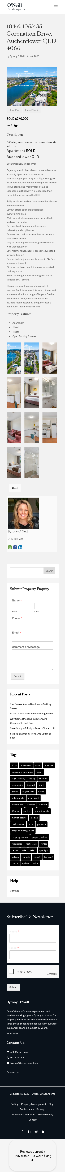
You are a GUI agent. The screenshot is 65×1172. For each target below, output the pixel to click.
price (30, 824)
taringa (26, 857)
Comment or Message (26, 646)
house (41, 791)
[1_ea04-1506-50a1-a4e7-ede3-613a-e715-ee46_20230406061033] (14, 358)
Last (36, 611)
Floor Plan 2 (31, 109)
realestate (17, 843)
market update (19, 817)
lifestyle (15, 811)
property (41, 824)
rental (44, 843)
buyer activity (18, 778)
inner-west (33, 798)
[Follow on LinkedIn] (29, 1131)
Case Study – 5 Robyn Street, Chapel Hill (32, 728)
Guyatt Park (28, 791)
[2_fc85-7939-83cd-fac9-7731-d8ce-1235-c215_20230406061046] (31, 392)
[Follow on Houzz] (43, 1131)
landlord (43, 804)
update (25, 863)
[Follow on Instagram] (36, 1131)
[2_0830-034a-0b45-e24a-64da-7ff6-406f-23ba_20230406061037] (31, 358)
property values (39, 837)
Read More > (13, 1033)
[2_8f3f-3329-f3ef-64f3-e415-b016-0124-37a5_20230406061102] (31, 462)
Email (10, 547)
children (43, 778)
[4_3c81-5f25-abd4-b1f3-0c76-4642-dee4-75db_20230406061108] (49, 427)
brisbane (49, 765)
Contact (14, 890)
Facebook (15, 547)
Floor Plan (14, 109)
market (27, 811)
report (15, 850)
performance (18, 824)
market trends (42, 811)
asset (38, 765)
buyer (39, 772)
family (42, 785)
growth (15, 791)
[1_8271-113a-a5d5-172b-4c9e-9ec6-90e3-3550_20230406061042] (49, 392)
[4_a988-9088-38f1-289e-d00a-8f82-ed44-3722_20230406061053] (14, 392)
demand (31, 785)
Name (17, 600)
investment (17, 804)
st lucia (15, 857)
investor (31, 804)
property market (20, 837)
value (35, 863)
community (17, 785)
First (14, 611)
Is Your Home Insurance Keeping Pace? (31, 713)
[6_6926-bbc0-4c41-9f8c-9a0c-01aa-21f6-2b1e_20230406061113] (31, 427)
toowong (48, 857)
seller (32, 850)
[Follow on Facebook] (22, 1131)
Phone (17, 618)
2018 (14, 765)
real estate (31, 843)
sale (24, 850)
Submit (18, 676)
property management (23, 830)
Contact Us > (13, 1072)
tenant (37, 857)
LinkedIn (20, 547)
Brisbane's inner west (22, 772)
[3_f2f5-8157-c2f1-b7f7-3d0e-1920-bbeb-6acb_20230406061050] (49, 358)
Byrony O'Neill (17, 56)
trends (15, 863)
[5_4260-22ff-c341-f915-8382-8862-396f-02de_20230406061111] (14, 427)
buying (32, 778)
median (34, 817)
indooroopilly (18, 798)
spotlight (43, 850)
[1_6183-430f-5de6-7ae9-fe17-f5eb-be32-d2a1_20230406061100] (14, 462)
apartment (26, 765)
